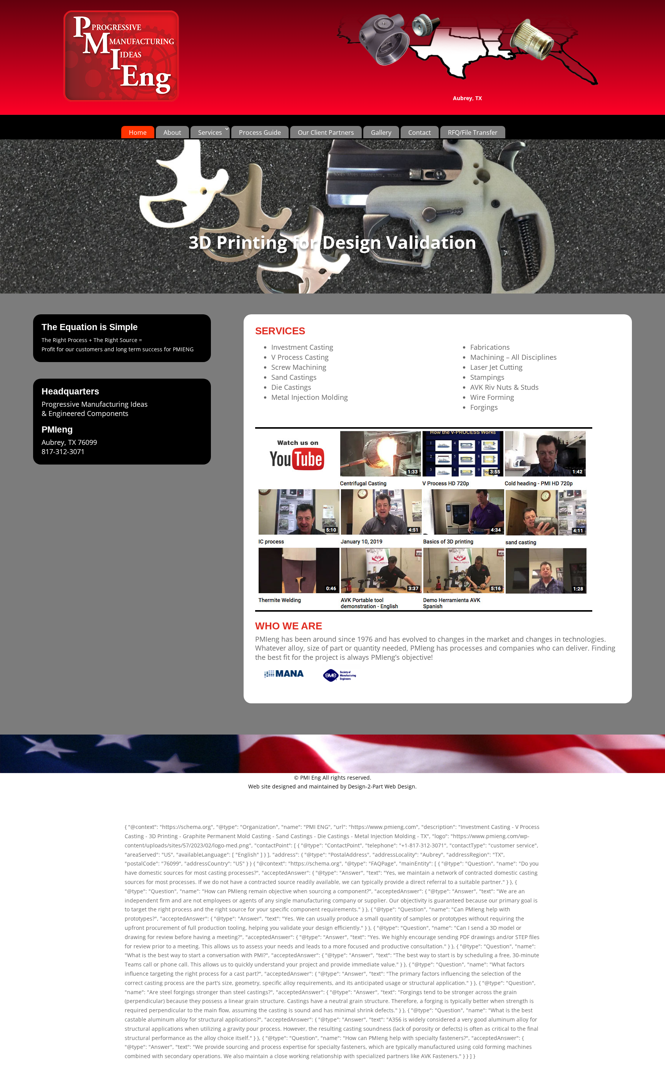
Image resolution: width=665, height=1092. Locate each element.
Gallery (381, 132)
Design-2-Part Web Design (381, 786)
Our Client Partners (326, 132)
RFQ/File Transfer (473, 132)
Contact (419, 132)
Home (138, 132)
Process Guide (260, 132)
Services (210, 132)
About (172, 132)
